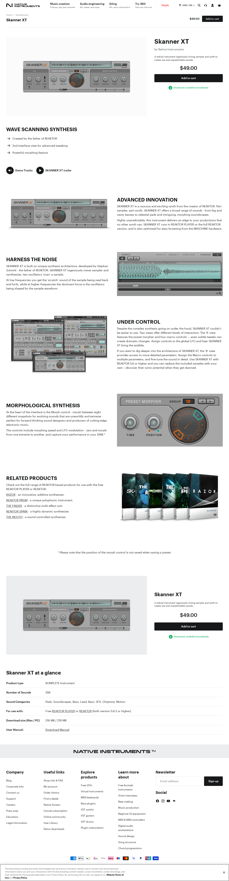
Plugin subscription (92, 827)
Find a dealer (51, 798)
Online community (55, 817)
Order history (51, 792)
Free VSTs (86, 785)
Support (11, 798)
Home (9, 15)
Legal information (16, 823)
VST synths (87, 809)
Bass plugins (88, 803)
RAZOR (10, 494)
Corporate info (15, 786)
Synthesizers (22, 15)
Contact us (12, 792)
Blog (9, 780)
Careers (10, 804)
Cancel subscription (55, 811)
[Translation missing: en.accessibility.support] (205, 5)
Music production (128, 807)
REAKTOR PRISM (16, 500)
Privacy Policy (20, 878)
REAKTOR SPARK (17, 511)
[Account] (212, 5)
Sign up (213, 781)
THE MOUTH (14, 517)
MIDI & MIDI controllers (131, 820)
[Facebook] (157, 801)
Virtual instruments (92, 791)
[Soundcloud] (174, 801)
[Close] (224, 872)
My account (50, 786)
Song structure (127, 842)
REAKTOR (85, 711)
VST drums (87, 821)
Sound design (126, 836)
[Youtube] (168, 801)
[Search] (199, 5)
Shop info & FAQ (53, 780)
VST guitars (87, 815)
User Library (51, 823)
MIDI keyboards (90, 797)
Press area (12, 811)
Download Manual (57, 729)
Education (12, 817)
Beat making (125, 801)
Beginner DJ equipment (132, 813)
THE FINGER (14, 505)
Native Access (52, 804)
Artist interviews (127, 795)
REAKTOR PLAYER (63, 711)
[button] (19, 170)
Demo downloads (54, 829)
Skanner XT (16, 20)
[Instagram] (163, 801)
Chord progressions (130, 848)
